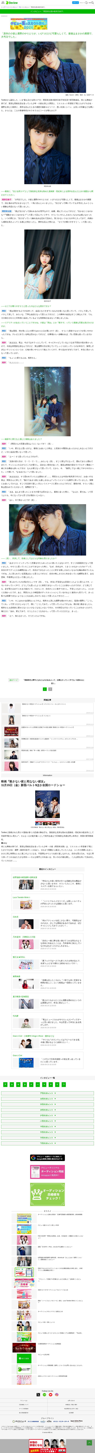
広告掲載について (23, 1404)
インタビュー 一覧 (15, 7)
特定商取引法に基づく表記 (71, 1408)
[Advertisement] (66, 24)
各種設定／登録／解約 (71, 1404)
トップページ (5, 7)
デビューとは (23, 1400)
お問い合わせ (71, 1400)
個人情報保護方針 (23, 1412)
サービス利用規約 (23, 1408)
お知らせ (75, 2)
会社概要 (71, 1412)
